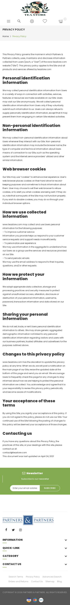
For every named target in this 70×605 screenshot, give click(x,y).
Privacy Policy (33, 576)
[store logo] (35, 8)
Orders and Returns (18, 581)
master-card (35, 600)
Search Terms (16, 576)
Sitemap (50, 581)
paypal (41, 600)
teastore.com (44, 69)
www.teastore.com (12, 224)
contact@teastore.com (15, 452)
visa (29, 600)
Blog (59, 581)
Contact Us (37, 581)
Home (6, 36)
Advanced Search (52, 576)
